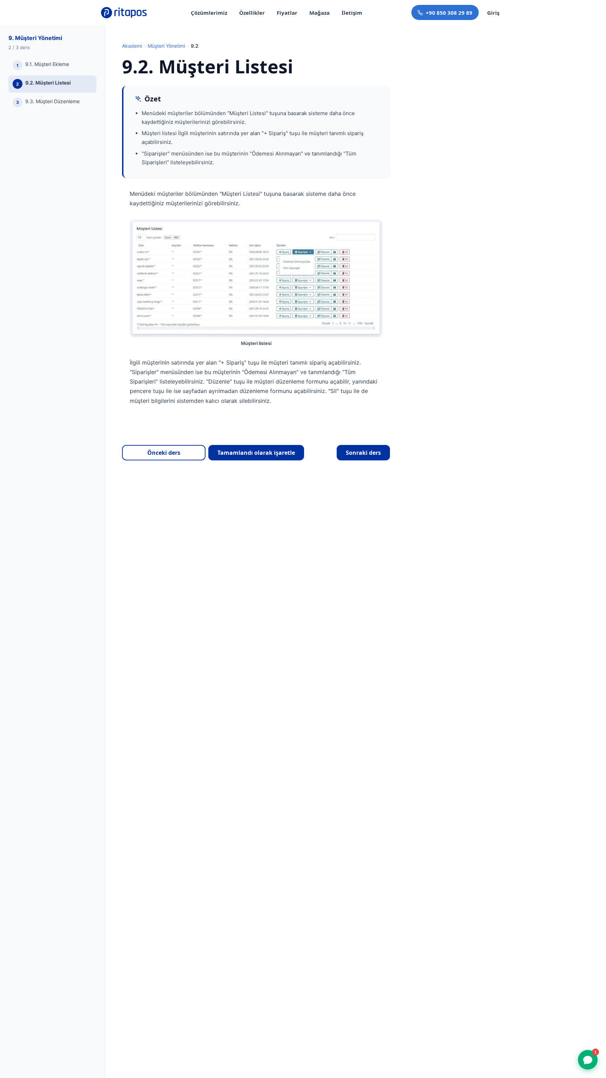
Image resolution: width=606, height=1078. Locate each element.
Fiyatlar (287, 12)
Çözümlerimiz (209, 12)
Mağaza (319, 12)
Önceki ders (163, 453)
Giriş (493, 12)
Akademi (132, 46)
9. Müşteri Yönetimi (35, 37)
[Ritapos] (124, 12)
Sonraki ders (363, 453)
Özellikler (252, 12)
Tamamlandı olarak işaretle (256, 453)
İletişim (352, 12)
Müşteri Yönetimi (166, 46)
